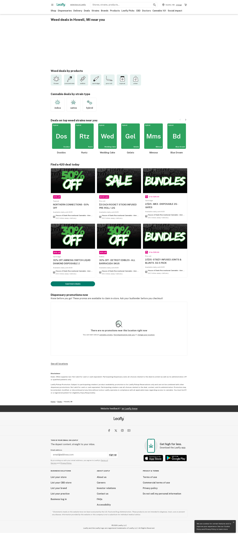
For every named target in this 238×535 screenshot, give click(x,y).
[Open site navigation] (52, 4)
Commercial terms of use (156, 482)
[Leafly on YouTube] (129, 430)
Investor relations (106, 488)
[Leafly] (61, 4)
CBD (138, 10)
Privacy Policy (210, 529)
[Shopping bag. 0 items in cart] (185, 4)
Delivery (77, 10)
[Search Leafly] (154, 4)
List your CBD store (61, 482)
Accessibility (104, 504)
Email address (56, 450)
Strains (95, 10)
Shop (53, 10)
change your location (146, 335)
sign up (113, 454)
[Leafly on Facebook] (109, 430)
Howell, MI (68, 402)
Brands (104, 10)
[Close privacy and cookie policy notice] (233, 522)
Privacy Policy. (66, 463)
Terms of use (150, 477)
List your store (59, 477)
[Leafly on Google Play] (176, 458)
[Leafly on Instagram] (122, 430)
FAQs (99, 499)
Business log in (59, 499)
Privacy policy (150, 488)
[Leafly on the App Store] (153, 458)
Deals (87, 10)
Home (53, 402)
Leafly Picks (127, 10)
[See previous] (180, 119)
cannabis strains (106, 335)
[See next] (185, 119)
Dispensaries (65, 10)
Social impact (175, 10)
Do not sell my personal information (162, 493)
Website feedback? (119, 408)
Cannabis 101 (159, 10)
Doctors (146, 10)
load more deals (72, 284)
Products (115, 10)
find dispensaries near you (124, 335)
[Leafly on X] (115, 430)
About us (101, 477)
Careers (101, 482)
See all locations (59, 363)
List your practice (60, 493)
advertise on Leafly (78, 5)
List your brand (59, 488)
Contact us (102, 493)
